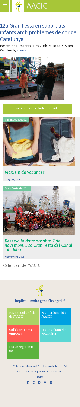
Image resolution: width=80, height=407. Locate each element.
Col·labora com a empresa (21, 332)
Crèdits (39, 376)
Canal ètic (57, 371)
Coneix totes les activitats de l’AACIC (37, 108)
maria (21, 50)
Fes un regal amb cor (21, 349)
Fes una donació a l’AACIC (53, 314)
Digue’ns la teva (51, 366)
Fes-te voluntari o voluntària (54, 332)
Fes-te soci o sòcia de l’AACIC (22, 314)
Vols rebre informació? (26, 366)
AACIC (37, 5)
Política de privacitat (36, 371)
